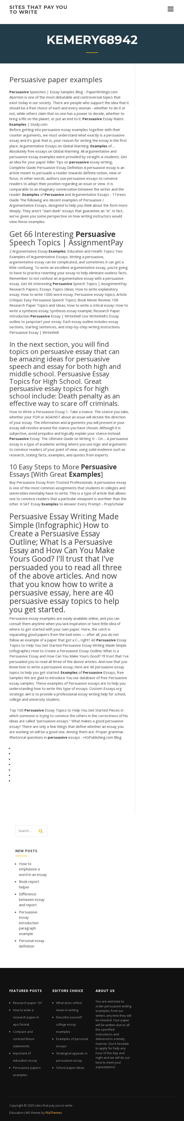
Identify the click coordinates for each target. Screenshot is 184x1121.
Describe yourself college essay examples (69, 1024)
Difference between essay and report (32, 899)
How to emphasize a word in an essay (33, 869)
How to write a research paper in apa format (26, 1017)
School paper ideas (70, 1067)
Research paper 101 (27, 1003)
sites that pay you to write (38, 9)
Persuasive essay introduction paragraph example (29, 923)
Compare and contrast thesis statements (23, 1038)
